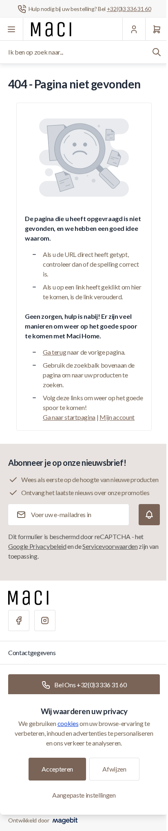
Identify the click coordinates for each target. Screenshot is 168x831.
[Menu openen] (11, 29)
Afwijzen (114, 769)
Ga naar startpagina (69, 417)
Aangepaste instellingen (84, 795)
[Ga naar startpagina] (51, 29)
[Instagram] (44, 620)
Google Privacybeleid (37, 546)
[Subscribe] (149, 514)
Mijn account (117, 417)
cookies (68, 723)
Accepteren (57, 769)
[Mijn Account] (133, 29)
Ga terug (54, 352)
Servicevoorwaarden (109, 546)
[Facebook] (18, 620)
